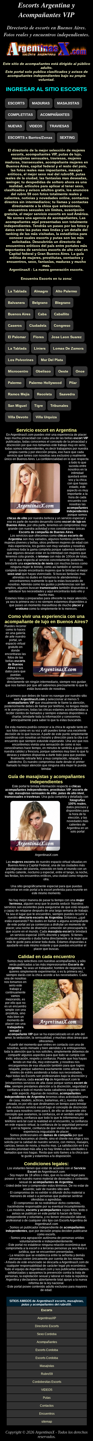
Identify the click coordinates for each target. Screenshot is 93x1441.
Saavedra (67, 394)
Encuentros (47, 1413)
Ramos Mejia (19, 394)
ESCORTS (16, 103)
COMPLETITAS (20, 115)
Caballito (61, 314)
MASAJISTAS (68, 103)
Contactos (47, 1405)
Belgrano (40, 303)
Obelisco (43, 371)
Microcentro (18, 371)
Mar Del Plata (52, 360)
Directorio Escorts (47, 1326)
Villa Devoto (18, 417)
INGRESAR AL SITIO (46, 89)
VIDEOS (35, 126)
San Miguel (17, 406)
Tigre (38, 406)
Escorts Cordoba (46, 1350)
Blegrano (62, 303)
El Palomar (17, 337)
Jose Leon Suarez (66, 337)
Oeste (63, 371)
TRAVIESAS (59, 126)
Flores (38, 337)
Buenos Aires (19, 314)
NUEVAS (15, 126)
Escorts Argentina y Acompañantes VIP (46, 9)
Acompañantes (47, 1342)
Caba (42, 314)
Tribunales (59, 406)
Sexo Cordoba (47, 1334)
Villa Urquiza (46, 417)
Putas (47, 1397)
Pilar (73, 383)
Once (80, 371)
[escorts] (46, 54)
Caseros (15, 325)
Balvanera (16, 303)
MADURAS (41, 103)
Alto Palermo (66, 291)
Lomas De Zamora (68, 348)
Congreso (62, 325)
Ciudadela (37, 325)
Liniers (40, 348)
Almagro (41, 291)
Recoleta (44, 394)
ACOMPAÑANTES (54, 115)
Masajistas (47, 1366)
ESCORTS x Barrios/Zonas (30, 137)
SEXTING (67, 137)
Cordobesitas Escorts (46, 1382)
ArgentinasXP (46, 1318)
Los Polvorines (20, 360)
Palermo (15, 383)
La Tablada (17, 291)
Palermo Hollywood (45, 383)
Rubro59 (47, 1374)
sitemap (46, 1421)
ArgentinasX (45, 1432)
